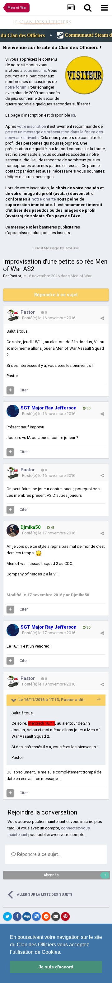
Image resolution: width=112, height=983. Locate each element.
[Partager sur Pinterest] (65, 916)
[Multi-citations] (10, 390)
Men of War (81, 276)
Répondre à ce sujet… (38, 854)
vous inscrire (34, 70)
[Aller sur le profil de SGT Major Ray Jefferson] (12, 411)
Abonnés (51, 875)
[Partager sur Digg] (26, 916)
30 (88, 408)
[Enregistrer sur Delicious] (36, 916)
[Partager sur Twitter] (7, 916)
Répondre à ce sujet (56, 294)
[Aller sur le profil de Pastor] (12, 315)
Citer (24, 390)
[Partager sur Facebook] (17, 916)
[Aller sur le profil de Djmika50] (12, 530)
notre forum (15, 87)
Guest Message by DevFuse (56, 248)
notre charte (43, 199)
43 (52, 528)
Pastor (15, 276)
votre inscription (31, 126)
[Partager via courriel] (55, 916)
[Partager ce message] (102, 318)
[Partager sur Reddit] (46, 916)
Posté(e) (48, 318)
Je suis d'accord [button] (56, 966)
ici (73, 115)
